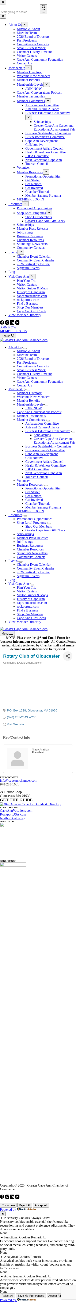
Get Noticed (33, 496)
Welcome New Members (33, 397)
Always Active (40, 1218)
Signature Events (28, 576)
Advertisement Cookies (19, 1276)
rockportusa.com (28, 606)
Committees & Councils (33, 366)
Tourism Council (36, 477)
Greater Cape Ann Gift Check (45, 530)
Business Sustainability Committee (48, 446)
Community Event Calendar (35, 568)
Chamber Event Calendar (34, 564)
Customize (8, 1205)
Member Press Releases (32, 538)
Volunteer (23, 480)
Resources (15, 515)
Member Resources (30, 484)
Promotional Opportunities (43, 488)
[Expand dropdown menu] (25, 348)
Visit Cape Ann (18, 583)
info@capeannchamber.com (18, 780)
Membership (16, 389)
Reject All (25, 1205)
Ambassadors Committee (42, 423)
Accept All (41, 1205)
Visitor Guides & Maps (32, 595)
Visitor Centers (27, 377)
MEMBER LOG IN (13, 331)
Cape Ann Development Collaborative (41, 456)
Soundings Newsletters (32, 553)
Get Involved (34, 500)
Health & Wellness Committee (45, 465)
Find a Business (27, 610)
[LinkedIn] (12, 323)
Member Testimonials (31, 416)
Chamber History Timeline (34, 374)
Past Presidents (27, 362)
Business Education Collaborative (47, 431)
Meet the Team (27, 355)
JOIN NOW (8, 327)
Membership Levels (30, 404)
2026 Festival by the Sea (33, 572)
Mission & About (28, 351)
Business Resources (30, 545)
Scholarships (42, 435)
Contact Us (24, 385)
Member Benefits (28, 400)
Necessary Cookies (17, 1218)
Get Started (32, 492)
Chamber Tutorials (37, 503)
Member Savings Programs (43, 507)
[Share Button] (67, 656)
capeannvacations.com (32, 602)
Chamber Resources (30, 549)
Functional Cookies (17, 1237)
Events (13, 561)
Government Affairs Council (44, 461)
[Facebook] (2, 323)
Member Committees (31, 419)
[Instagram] (7, 323)
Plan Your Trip (26, 587)
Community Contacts (31, 557)
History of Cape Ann (31, 599)
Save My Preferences (31, 1295)
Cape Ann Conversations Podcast (39, 412)
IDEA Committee (37, 469)
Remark (36, 1237)
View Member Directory (24, 622)
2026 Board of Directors (33, 358)
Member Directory (29, 393)
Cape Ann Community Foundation (40, 381)
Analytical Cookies (17, 1257)
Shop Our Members (38, 526)
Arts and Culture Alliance (42, 427)
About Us (15, 347)
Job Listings (25, 541)
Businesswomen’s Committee (45, 450)
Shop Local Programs (31, 522)
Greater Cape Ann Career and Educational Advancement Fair (54, 440)
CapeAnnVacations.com (16, 810)
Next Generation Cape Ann (43, 473)
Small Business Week (31, 370)
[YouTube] (17, 323)
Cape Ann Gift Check (31, 618)
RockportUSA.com (13, 814)
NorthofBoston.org (12, 818)
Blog (11, 580)
